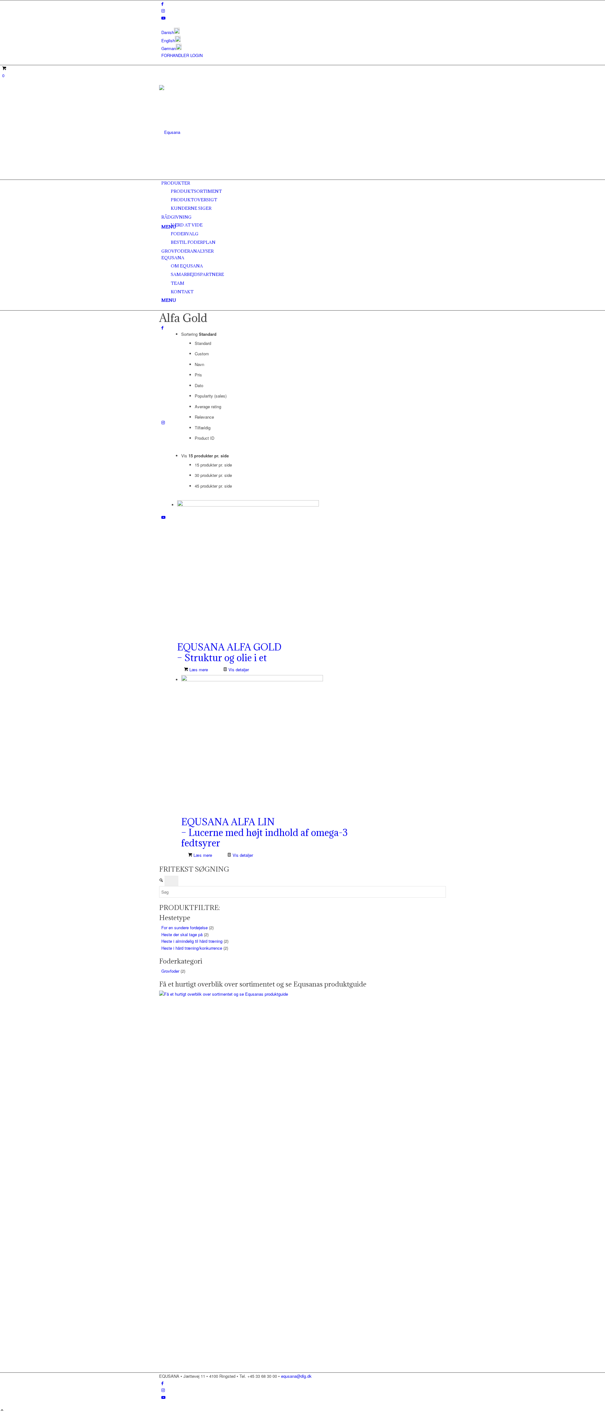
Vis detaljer (238, 670)
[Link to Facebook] (162, 4)
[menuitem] (303, 32)
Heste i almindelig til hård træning (191, 941)
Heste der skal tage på (182, 934)
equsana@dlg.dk (296, 1376)
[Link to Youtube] (163, 18)
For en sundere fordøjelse (184, 927)
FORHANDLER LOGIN (182, 55)
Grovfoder (170, 971)
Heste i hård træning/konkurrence (191, 948)
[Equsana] (206, 132)
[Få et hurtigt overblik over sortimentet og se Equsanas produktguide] (287, 994)
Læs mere (198, 670)
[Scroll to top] (2, 1410)
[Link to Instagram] (163, 11)
